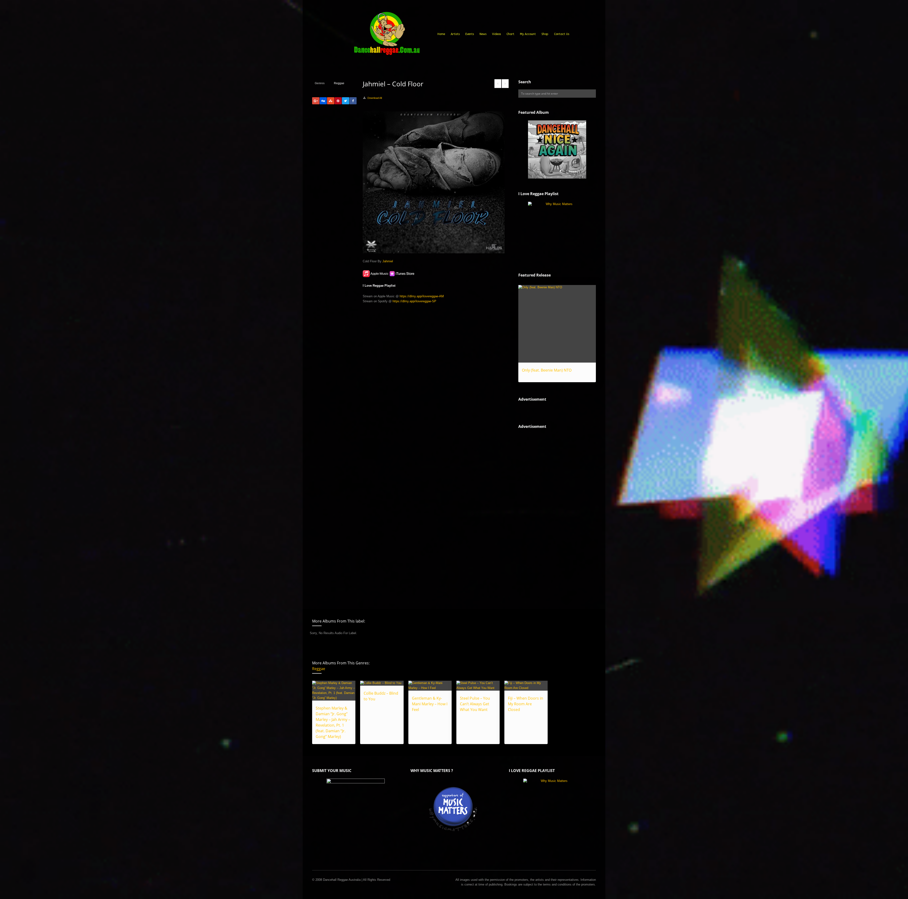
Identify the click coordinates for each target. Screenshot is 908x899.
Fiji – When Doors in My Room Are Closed (525, 704)
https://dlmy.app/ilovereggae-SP (414, 301)
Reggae (339, 83)
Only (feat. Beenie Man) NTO (547, 370)
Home (441, 34)
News (483, 34)
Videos (496, 34)
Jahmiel (387, 261)
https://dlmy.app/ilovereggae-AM (422, 296)
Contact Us (561, 34)
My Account (528, 34)
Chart (510, 34)
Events (469, 34)
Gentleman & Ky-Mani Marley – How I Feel (429, 704)
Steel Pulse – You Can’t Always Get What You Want (475, 704)
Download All (374, 97)
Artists (455, 34)
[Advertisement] (553, 515)
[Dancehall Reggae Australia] (387, 35)
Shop (544, 34)
